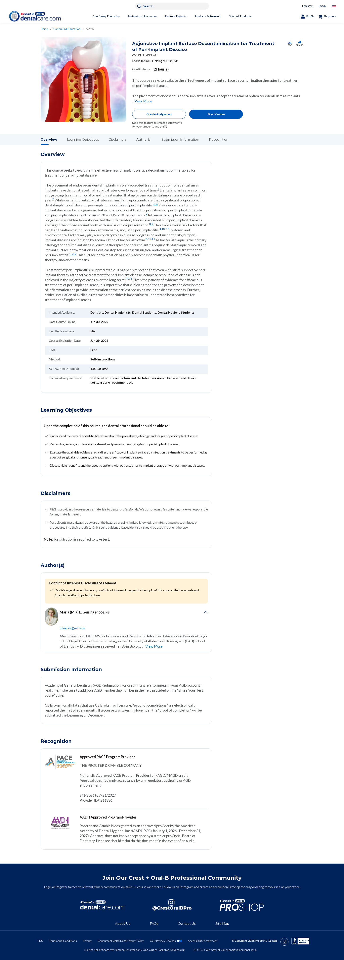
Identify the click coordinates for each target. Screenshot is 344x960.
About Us (122, 924)
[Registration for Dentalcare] (102, 905)
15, (71, 253)
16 (74, 253)
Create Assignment (159, 114)
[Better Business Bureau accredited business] (300, 942)
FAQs (154, 924)
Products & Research (208, 16)
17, (127, 278)
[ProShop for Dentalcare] (242, 905)
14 (153, 238)
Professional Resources (142, 16)
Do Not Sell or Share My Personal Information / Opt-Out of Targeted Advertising (134, 949)
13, (150, 238)
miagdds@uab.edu (72, 628)
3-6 (155, 204)
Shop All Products (240, 16)
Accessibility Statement (203, 940)
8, (150, 224)
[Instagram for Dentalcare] (172, 905)
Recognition (218, 139)
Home (44, 28)
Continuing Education (106, 16)
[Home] (35, 16)
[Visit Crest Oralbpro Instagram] (285, 942)
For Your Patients (176, 16)
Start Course (216, 114)
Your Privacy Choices (163, 940)
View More (143, 101)
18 (130, 278)
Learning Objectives (83, 139)
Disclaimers (117, 139)
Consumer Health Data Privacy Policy (121, 940)
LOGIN (322, 6)
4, (160, 229)
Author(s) (143, 139)
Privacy (87, 940)
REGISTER (307, 6)
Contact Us (186, 924)
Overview (49, 139)
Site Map (222, 924)
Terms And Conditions (63, 940)
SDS (40, 940)
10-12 (165, 229)
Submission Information (180, 139)
